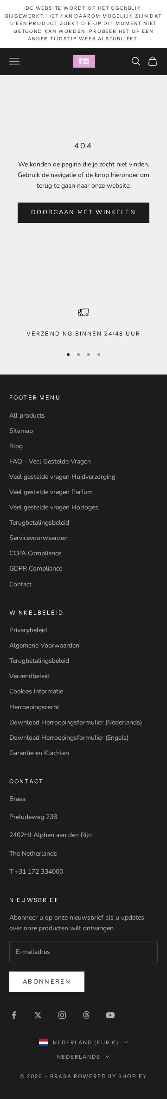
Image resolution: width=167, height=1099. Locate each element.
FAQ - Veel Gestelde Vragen (50, 461)
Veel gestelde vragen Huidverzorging (62, 476)
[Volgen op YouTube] (110, 1015)
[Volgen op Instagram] (62, 1015)
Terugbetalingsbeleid (39, 522)
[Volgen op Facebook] (14, 1015)
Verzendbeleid (29, 676)
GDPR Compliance (35, 568)
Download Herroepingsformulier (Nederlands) (75, 722)
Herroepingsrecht (34, 707)
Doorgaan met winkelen (83, 212)
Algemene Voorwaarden (44, 645)
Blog (16, 446)
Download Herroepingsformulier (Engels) (68, 737)
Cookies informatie (36, 691)
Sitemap (21, 430)
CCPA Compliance (35, 553)
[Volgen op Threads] (86, 1015)
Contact (20, 584)
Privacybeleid (28, 630)
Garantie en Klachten (39, 753)
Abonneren (47, 982)
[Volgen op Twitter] (38, 1015)
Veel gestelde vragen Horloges (53, 507)
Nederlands (79, 1057)
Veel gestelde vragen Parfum (51, 492)
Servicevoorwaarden (38, 538)
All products (27, 415)
